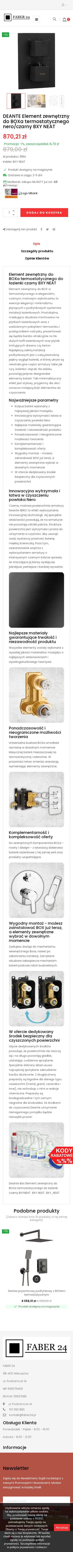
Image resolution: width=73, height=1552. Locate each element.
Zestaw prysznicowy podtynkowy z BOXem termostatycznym (36, 1293)
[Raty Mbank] (28, 193)
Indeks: (7, 162)
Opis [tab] (36, 243)
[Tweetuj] (47, 229)
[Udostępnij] (41, 229)
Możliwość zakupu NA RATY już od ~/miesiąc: (30, 183)
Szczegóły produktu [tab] (37, 251)
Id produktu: (11, 157)
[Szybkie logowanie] (64, 5)
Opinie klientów (37, 258)
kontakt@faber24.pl (22, 1415)
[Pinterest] (54, 229)
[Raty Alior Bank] (10, 193)
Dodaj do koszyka (44, 213)
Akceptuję (62, 1527)
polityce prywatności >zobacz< (28, 1547)
